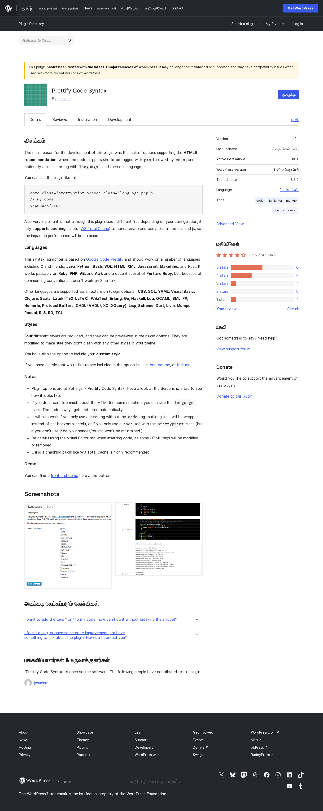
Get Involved (203, 732)
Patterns (83, 755)
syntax (292, 210)
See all (293, 308)
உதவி (295, 119)
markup (291, 200)
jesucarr (64, 98)
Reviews (59, 119)
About (23, 732)
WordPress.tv (147, 755)
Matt (256, 740)
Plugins (82, 747)
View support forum (233, 349)
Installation (87, 119)
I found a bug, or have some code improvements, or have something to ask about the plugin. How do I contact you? (75, 635)
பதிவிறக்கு (288, 95)
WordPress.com (265, 732)
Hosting (25, 747)
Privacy (25, 755)
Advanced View (230, 223)
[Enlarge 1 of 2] (105, 508)
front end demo (64, 475)
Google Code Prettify (104, 259)
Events (198, 740)
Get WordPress (301, 8)
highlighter (274, 200)
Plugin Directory (31, 24)
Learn (139, 732)
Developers (144, 747)
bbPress (259, 747)
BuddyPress (262, 755)
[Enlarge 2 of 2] (196, 508)
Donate (201, 747)
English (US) (289, 190)
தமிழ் (67, 781)
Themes (83, 740)
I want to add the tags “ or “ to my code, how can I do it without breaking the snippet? (100, 619)
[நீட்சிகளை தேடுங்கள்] (69, 40)
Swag (199, 755)
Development (119, 119)
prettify (279, 210)
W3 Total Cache (95, 228)
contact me (160, 364)
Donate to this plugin (234, 396)
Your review (226, 308)
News (23, 740)
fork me (183, 364)
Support (141, 740)
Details (35, 119)
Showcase (85, 732)
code (260, 200)
